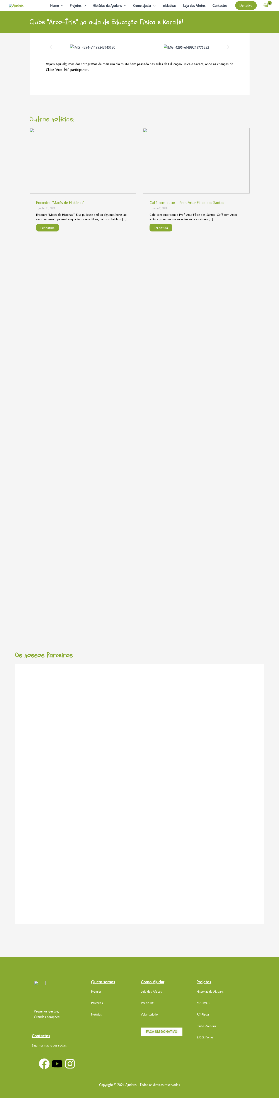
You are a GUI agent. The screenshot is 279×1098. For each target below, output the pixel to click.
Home (54, 5)
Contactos (220, 5)
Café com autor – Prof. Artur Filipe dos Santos (187, 202)
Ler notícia (47, 228)
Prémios (96, 991)
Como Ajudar (152, 981)
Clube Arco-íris (206, 1026)
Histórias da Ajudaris (107, 5)
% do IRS (148, 1003)
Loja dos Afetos (194, 5)
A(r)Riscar (203, 1014)
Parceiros (97, 1003)
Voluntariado (149, 1014)
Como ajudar (142, 5)
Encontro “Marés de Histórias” (60, 202)
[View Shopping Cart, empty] (265, 5)
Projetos (76, 5)
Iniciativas (169, 5)
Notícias (96, 1014)
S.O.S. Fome (205, 1037)
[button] (61, 5)
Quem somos (103, 981)
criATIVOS (203, 1003)
